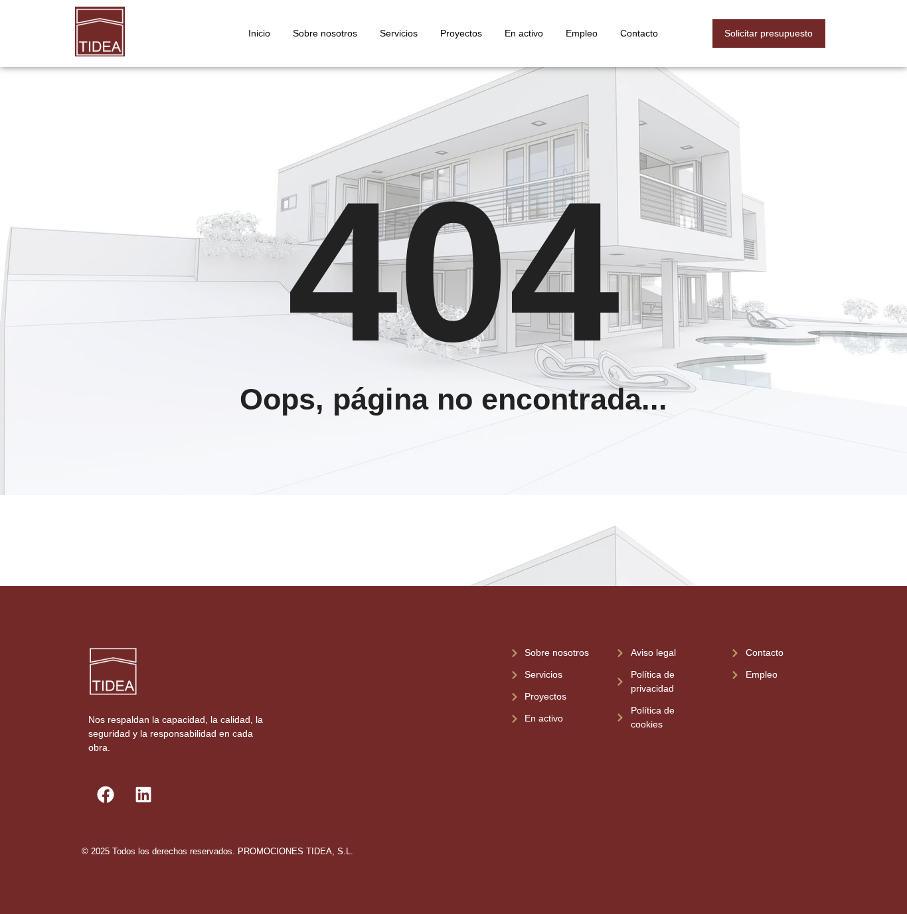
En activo (524, 33)
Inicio (259, 33)
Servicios (399, 33)
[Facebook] (105, 794)
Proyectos (461, 33)
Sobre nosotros (325, 33)
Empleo (582, 33)
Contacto (639, 33)
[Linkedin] (143, 794)
